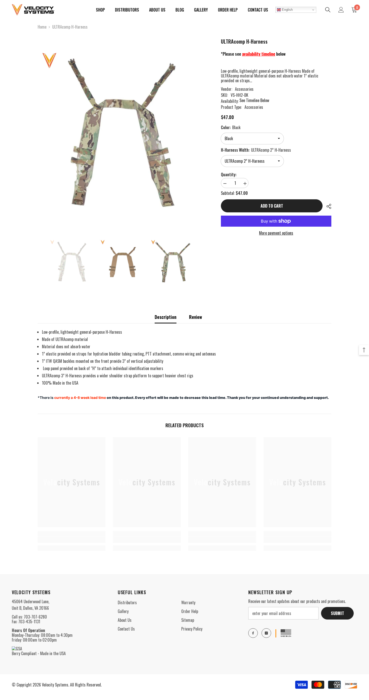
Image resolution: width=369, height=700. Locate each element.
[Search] (328, 10)
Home (42, 27)
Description (165, 317)
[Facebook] (253, 633)
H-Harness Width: (256, 150)
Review (195, 317)
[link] (71, 540)
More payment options (276, 233)
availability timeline (258, 54)
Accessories (244, 89)
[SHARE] (327, 206)
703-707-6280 (35, 617)
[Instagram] (266, 633)
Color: (230, 127)
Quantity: (228, 174)
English (287, 10)
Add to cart (272, 206)
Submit (337, 613)
